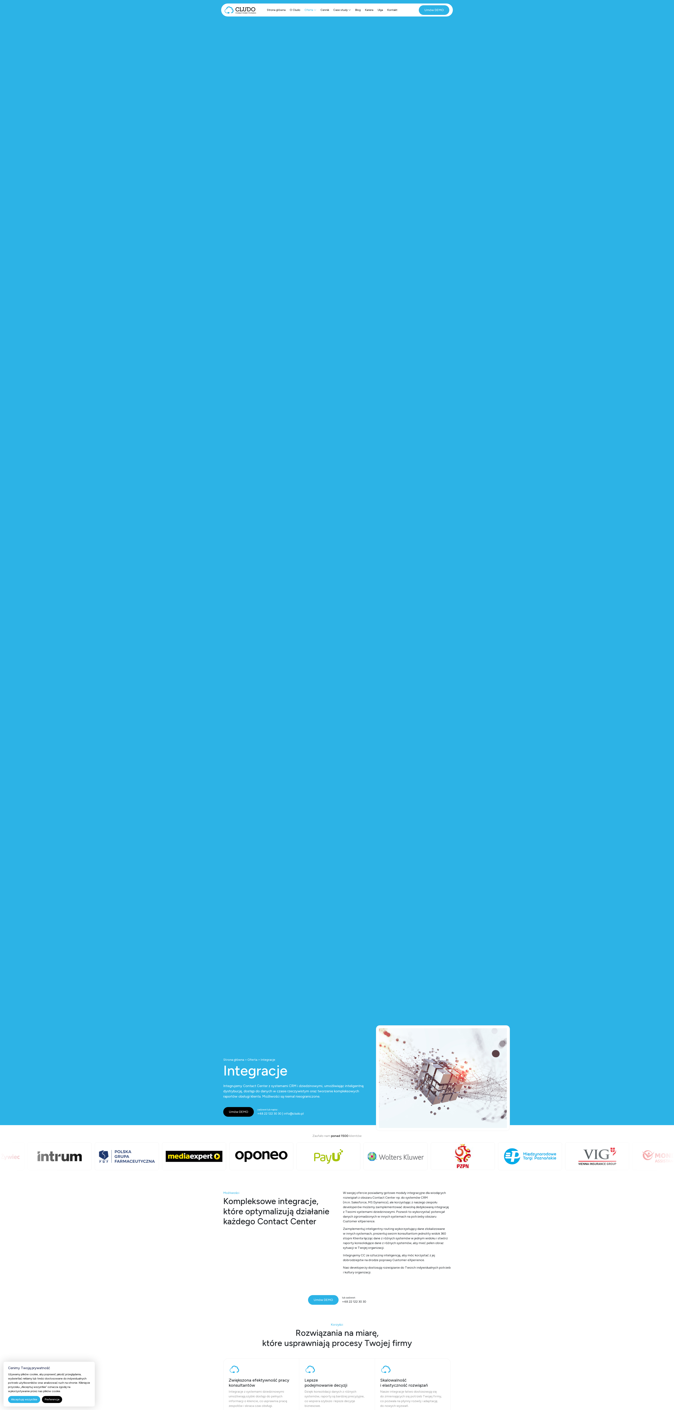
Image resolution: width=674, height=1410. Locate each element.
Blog (358, 10)
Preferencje (52, 1399)
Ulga (380, 10)
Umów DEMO (434, 10)
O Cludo (295, 10)
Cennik (325, 10)
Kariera (369, 10)
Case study (340, 10)
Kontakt (392, 10)
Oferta (309, 10)
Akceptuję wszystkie (24, 1399)
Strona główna (276, 10)
